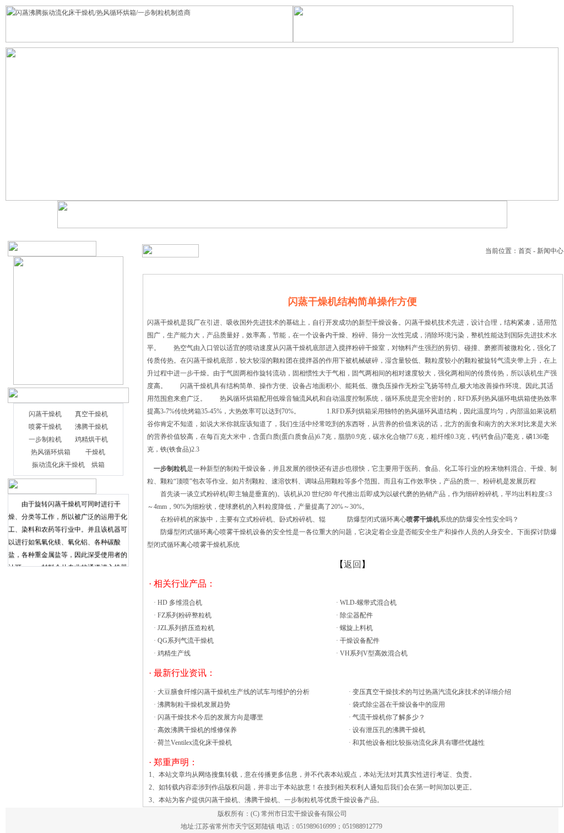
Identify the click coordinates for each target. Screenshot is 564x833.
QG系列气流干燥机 (186, 640)
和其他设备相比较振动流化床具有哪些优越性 (418, 742)
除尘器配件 (356, 615)
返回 (352, 564)
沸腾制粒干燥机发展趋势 (194, 704)
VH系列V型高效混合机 (374, 653)
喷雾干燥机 (45, 427)
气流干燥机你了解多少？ (388, 717)
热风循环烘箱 (50, 452)
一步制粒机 (45, 439)
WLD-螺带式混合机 (368, 602)
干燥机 (95, 452)
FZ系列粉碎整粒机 (185, 615)
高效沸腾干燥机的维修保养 (197, 730)
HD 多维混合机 (180, 602)
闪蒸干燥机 (45, 414)
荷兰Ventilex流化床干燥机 (195, 742)
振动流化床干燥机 (58, 465)
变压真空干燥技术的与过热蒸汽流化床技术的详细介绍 (431, 692)
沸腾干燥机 (91, 427)
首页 (525, 251)
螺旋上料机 (356, 628)
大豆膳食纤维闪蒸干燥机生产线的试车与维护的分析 (234, 692)
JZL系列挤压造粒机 (186, 628)
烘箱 (98, 465)
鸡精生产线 (174, 653)
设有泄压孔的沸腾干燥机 (388, 730)
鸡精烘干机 (91, 439)
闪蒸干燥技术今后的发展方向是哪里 (210, 717)
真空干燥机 (91, 414)
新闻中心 (550, 251)
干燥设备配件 (359, 640)
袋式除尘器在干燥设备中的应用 (398, 704)
